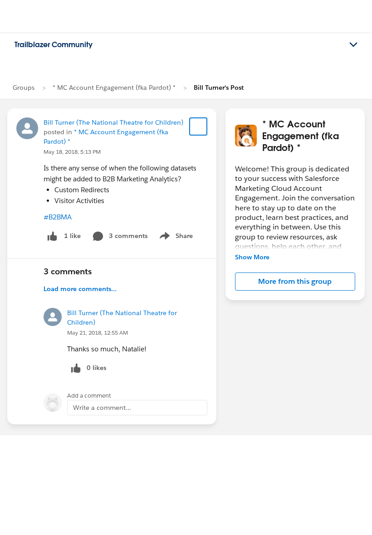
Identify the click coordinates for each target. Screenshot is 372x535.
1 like (72, 236)
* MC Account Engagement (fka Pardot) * (114, 87)
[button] (295, 281)
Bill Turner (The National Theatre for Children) (113, 122)
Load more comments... (80, 289)
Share (175, 237)
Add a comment (89, 395)
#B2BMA (58, 217)
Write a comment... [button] (102, 408)
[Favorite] (198, 126)
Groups (23, 87)
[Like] (52, 236)
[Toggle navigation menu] (353, 45)
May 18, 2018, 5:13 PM (72, 152)
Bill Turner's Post (219, 87)
